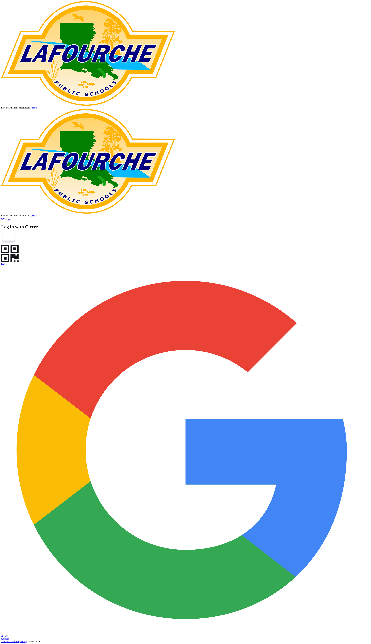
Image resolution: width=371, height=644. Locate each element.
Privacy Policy (20, 641)
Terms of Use (7, 641)
